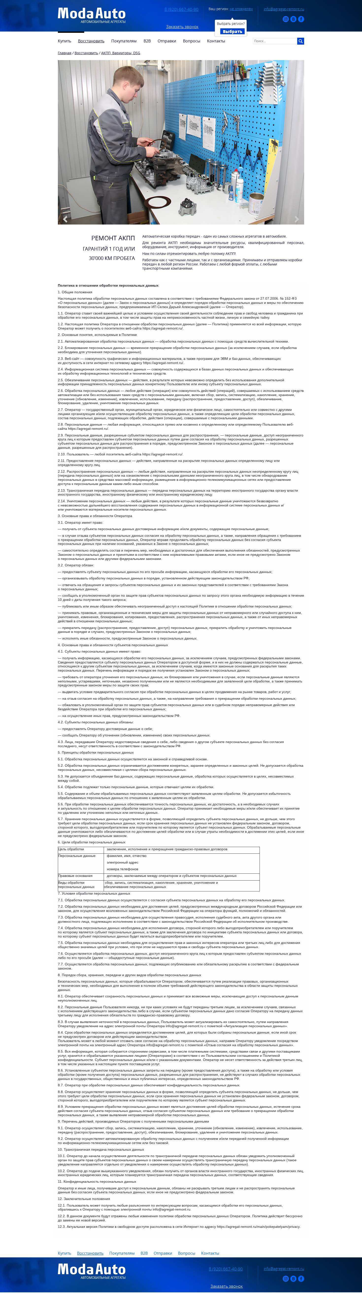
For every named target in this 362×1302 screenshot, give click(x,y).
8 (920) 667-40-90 (181, 9)
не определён (241, 8)
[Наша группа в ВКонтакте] (293, 21)
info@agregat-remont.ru (284, 8)
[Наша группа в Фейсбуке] (301, 21)
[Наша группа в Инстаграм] (286, 21)
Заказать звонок (182, 26)
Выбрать (232, 31)
